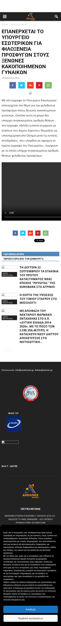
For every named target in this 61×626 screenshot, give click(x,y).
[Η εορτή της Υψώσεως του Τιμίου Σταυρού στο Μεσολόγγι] (10, 298)
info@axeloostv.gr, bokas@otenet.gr (34, 370)
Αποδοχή (30, 609)
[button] (56, 16)
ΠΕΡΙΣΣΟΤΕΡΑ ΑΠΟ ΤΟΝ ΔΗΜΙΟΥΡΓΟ (23, 259)
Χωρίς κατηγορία (8, 274)
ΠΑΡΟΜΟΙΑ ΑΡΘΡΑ (14, 254)
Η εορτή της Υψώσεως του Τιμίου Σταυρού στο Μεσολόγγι (38, 299)
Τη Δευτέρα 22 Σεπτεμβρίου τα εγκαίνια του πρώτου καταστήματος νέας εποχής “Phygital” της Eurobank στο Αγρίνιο (39, 277)
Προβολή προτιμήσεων (30, 618)
